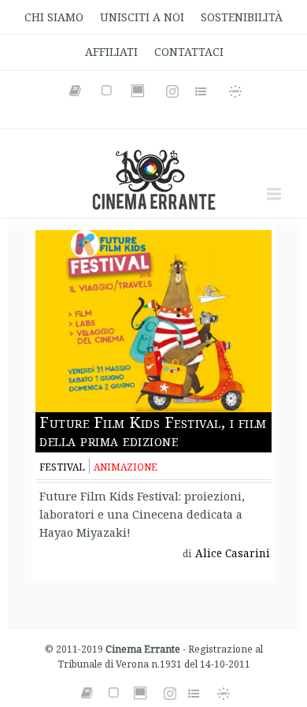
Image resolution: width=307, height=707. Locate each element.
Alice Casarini (232, 553)
